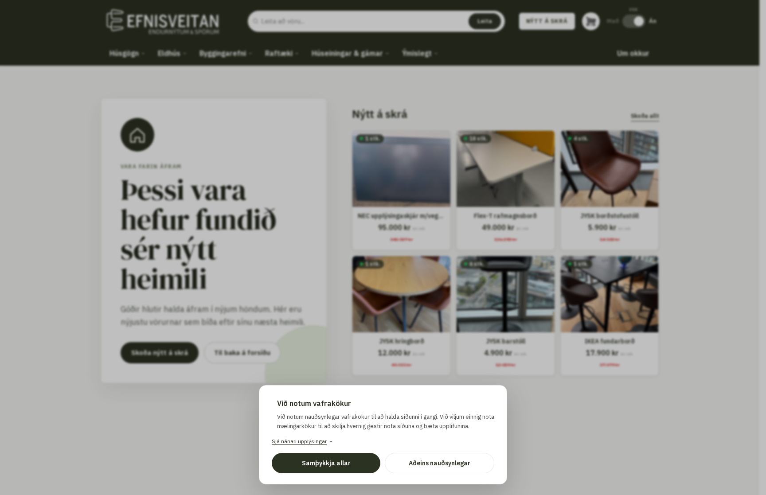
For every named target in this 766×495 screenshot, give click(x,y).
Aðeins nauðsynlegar (439, 463)
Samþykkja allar (326, 463)
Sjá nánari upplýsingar (299, 441)
